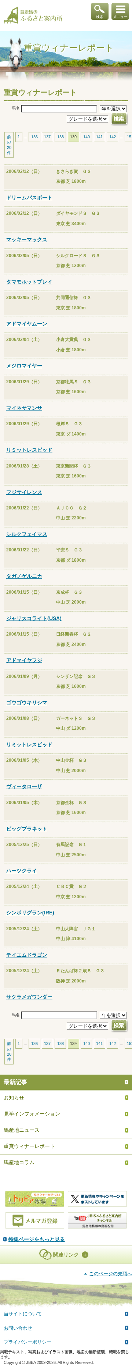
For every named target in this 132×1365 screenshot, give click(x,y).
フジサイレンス (24, 492)
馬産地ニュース (22, 1130)
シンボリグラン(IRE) (30, 913)
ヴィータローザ (24, 786)
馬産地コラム (19, 1162)
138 (60, 137)
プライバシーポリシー (27, 1342)
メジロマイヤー (24, 366)
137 (47, 137)
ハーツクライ (21, 871)
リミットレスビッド (29, 450)
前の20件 (9, 145)
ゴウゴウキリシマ (26, 702)
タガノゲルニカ (24, 576)
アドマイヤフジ (24, 660)
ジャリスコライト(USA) (34, 618)
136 (34, 137)
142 (112, 137)
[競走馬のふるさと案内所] (33, 16)
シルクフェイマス (26, 534)
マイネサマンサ (24, 408)
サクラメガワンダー (29, 997)
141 (99, 137)
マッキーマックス (26, 239)
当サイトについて (23, 1313)
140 (86, 137)
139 (73, 137)
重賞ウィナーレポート (29, 1146)
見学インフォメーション (32, 1114)
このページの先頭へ (110, 1273)
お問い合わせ (18, 1328)
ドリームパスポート (29, 197)
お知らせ (14, 1098)
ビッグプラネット (26, 829)
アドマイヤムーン (26, 324)
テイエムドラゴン (26, 955)
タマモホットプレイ (29, 282)
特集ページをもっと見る (36, 1239)
